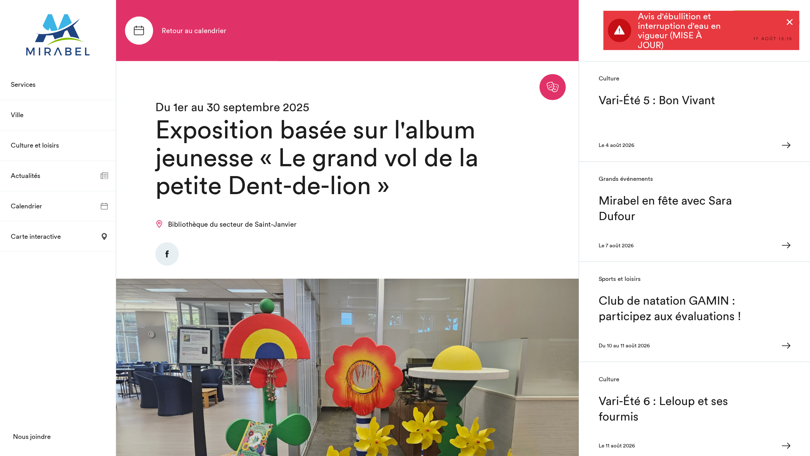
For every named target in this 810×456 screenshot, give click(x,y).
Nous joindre (32, 436)
